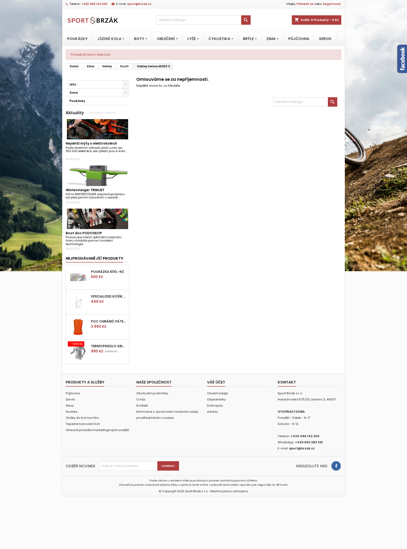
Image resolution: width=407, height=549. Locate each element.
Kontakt (142, 405)
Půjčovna (73, 393)
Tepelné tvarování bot (83, 424)
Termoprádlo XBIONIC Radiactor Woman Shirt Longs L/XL (109, 346)
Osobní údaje (217, 393)
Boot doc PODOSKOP (84, 233)
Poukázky (77, 101)
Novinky (71, 411)
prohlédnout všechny (102, 112)
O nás (140, 399)
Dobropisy (215, 405)
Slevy (70, 405)
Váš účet (216, 382)
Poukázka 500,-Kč (107, 272)
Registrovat (332, 4)
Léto (72, 84)
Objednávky (216, 399)
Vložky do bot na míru (82, 418)
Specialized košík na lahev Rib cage (109, 296)
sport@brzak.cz (139, 4)
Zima (73, 92)
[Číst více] (67, 155)
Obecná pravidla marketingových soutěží (97, 430)
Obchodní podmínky (152, 393)
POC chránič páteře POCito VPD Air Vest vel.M (109, 321)
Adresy (212, 411)
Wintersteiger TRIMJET (85, 190)
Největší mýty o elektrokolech (91, 143)
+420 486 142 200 (94, 4)
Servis (70, 399)
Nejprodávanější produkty (94, 258)
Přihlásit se (305, 4)
